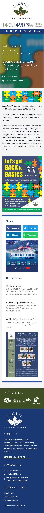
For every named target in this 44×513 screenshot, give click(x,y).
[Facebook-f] (20, 31)
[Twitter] (29, 31)
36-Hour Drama (13, 286)
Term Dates (8, 493)
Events (13, 51)
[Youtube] (11, 31)
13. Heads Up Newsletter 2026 (20, 319)
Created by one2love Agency (14, 506)
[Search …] (7, 31)
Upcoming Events (11, 500)
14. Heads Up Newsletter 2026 (20, 302)
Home (4, 51)
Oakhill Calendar (10, 496)
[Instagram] (25, 31)
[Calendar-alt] (15, 31)
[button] (38, 31)
